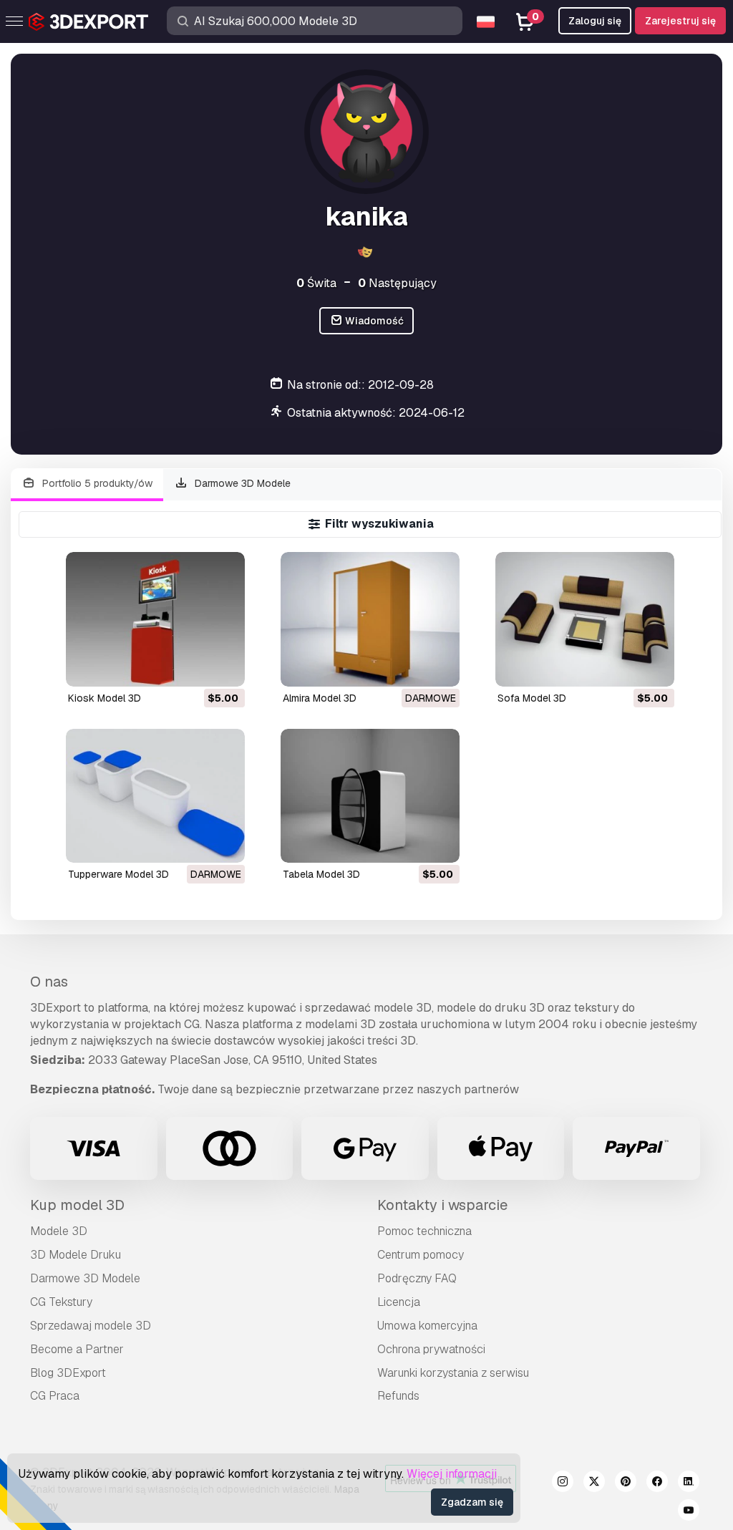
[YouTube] (688, 1512)
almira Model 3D (319, 698)
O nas (49, 981)
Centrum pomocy (420, 1254)
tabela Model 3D (321, 874)
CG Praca (54, 1395)
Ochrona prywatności (431, 1349)
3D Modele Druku (75, 1254)
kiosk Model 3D (104, 698)
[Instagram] (562, 1483)
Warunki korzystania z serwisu (453, 1372)
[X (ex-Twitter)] (594, 1483)
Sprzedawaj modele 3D (90, 1325)
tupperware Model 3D (118, 874)
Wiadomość (373, 320)
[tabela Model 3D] (370, 796)
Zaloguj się (594, 20)
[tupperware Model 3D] (155, 796)
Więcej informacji (452, 1473)
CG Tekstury (61, 1301)
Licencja (398, 1301)
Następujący (397, 283)
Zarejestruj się (680, 20)
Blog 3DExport (68, 1372)
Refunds (398, 1395)
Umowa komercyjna (427, 1325)
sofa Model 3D (531, 698)
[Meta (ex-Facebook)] (657, 1483)
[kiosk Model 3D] (155, 619)
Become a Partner (77, 1349)
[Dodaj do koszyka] (195, 666)
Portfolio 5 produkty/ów (95, 483)
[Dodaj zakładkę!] (224, 666)
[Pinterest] (625, 1483)
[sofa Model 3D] (584, 619)
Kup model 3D (77, 1205)
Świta (316, 283)
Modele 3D (58, 1231)
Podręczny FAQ (417, 1278)
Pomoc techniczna (424, 1231)
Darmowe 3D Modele (241, 483)
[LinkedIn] (688, 1483)
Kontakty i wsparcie (442, 1205)
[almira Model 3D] (370, 619)
